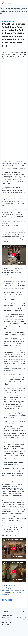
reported (21, 161)
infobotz (5, 48)
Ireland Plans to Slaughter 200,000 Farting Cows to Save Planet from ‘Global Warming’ (20, 616)
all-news (4, 21)
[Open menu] (25, 3)
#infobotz (5, 605)
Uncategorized (11, 21)
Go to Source (5, 594)
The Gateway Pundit (19, 592)
